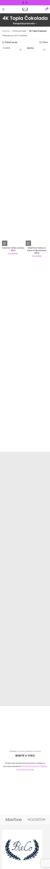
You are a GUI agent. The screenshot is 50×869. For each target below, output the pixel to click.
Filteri (45, 42)
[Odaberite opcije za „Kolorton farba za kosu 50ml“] (4, 243)
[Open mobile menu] (3, 9)
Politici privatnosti (31, 766)
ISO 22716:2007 (25, 470)
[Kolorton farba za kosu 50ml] (13, 146)
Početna (6, 31)
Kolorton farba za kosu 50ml (13, 249)
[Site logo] (25, 9)
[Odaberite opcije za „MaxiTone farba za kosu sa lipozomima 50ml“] (28, 243)
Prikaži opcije (11, 42)
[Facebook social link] (23, 3)
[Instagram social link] (26, 3)
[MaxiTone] (13, 819)
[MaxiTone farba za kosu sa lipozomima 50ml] (37, 146)
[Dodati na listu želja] (20, 50)
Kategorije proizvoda (24, 23)
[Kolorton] (36, 819)
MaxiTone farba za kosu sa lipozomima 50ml (36, 250)
